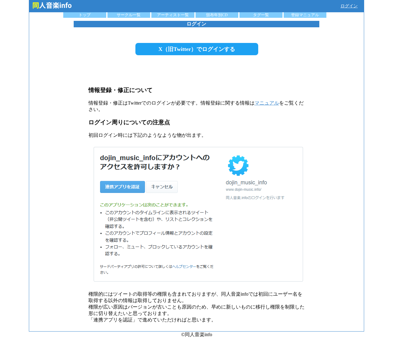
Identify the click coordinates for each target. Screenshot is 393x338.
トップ (85, 15)
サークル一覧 (129, 15)
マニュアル (267, 103)
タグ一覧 (261, 15)
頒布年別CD (217, 15)
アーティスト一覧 (173, 15)
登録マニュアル (305, 15)
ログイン (349, 6)
